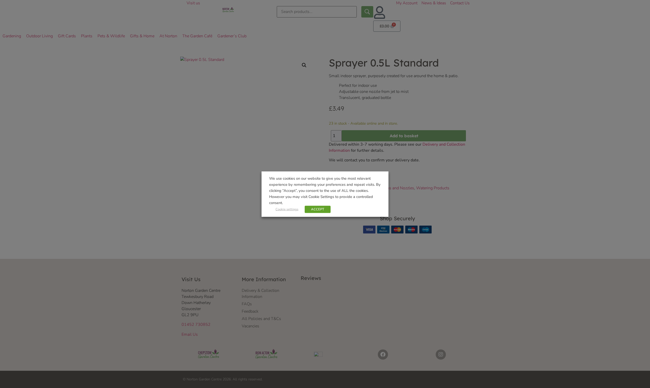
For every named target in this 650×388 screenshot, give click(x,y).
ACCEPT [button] (317, 209)
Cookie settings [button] (286, 209)
